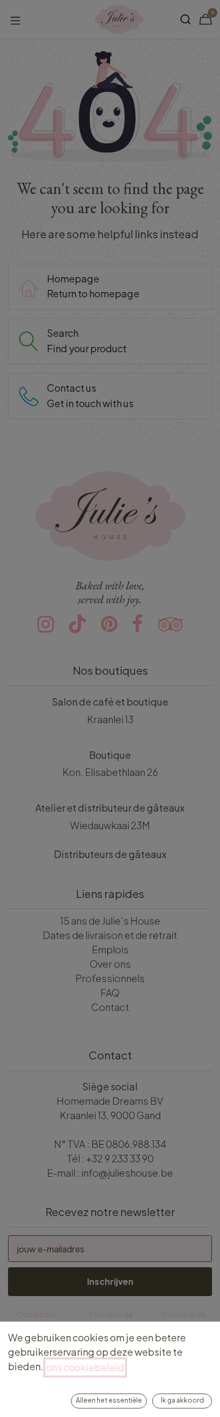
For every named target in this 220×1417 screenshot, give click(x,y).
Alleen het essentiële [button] (109, 1400)
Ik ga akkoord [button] (182, 1400)
